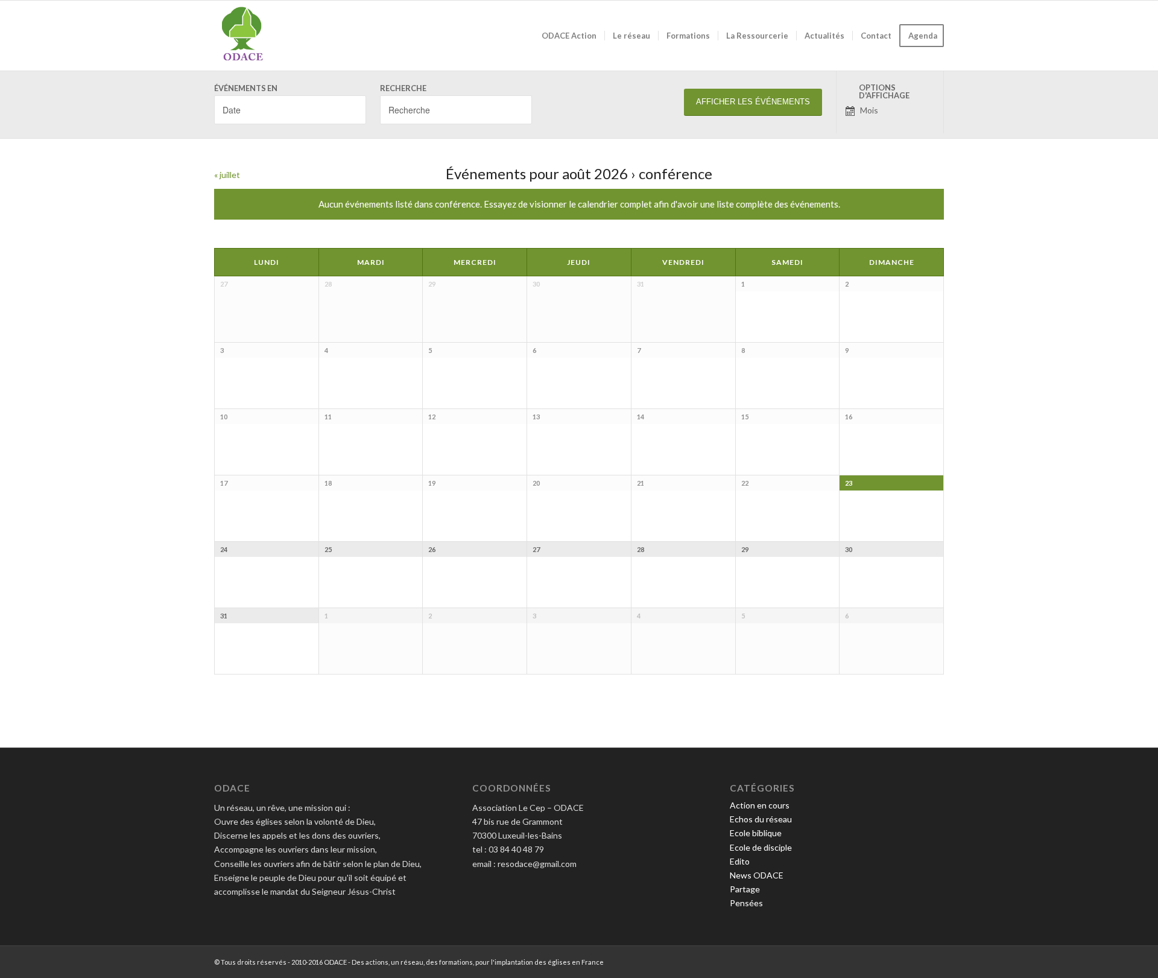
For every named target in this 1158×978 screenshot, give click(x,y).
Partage (745, 889)
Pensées (746, 903)
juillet (227, 175)
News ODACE (756, 875)
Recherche (403, 88)
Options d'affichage (884, 92)
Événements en (245, 88)
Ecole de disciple (761, 847)
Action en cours (759, 805)
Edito (740, 861)
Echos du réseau (761, 819)
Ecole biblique (756, 833)
